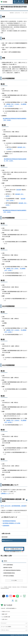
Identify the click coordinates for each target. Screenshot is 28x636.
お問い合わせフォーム (8, 540)
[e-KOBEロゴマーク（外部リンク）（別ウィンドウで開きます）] (12, 600)
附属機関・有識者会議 (12, 587)
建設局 (5, 561)
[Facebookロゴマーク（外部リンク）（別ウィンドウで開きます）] (7, 596)
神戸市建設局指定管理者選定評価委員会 (12, 570)
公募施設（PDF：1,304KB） (13, 330)
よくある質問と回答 (6, 616)
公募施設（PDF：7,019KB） (13, 104)
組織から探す (4, 614)
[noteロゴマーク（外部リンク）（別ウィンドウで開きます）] (21, 596)
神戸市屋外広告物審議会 (8, 575)
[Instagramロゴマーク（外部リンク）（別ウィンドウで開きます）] (10, 596)
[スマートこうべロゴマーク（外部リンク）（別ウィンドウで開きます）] (24, 596)
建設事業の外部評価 (7, 567)
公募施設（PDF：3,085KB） (13, 420)
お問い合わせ (4, 619)
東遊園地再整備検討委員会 (9, 573)
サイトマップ (3, 623)
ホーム (2, 587)
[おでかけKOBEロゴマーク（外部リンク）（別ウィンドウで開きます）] (16, 600)
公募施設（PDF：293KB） (12, 268)
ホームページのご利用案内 (6, 626)
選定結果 (19, 189)
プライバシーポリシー (5, 630)
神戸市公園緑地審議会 (8, 564)
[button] (15, 2)
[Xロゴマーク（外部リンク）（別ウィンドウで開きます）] (3, 596)
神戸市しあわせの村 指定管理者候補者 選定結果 (13, 506)
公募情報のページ (5, 493)
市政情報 (5, 587)
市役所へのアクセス (6, 611)
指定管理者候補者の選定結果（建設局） (13, 500)
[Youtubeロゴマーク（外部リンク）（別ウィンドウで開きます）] (14, 596)
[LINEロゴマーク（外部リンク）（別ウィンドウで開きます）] (17, 596)
